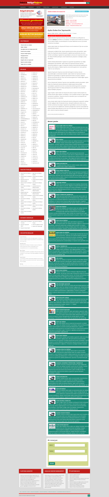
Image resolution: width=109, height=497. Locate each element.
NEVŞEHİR (23, 139)
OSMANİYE (35, 140)
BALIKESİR (23, 84)
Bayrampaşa (35, 88)
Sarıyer (22, 147)
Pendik (22, 142)
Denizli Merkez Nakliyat (25, 51)
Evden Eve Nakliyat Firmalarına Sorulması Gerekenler (77, 480)
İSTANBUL (34, 115)
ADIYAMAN (23, 74)
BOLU (34, 93)
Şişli (21, 151)
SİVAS (34, 151)
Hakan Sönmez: (22, 257)
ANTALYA (22, 79)
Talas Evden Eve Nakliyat (74, 477)
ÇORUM (22, 98)
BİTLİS (22, 93)
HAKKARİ (34, 112)
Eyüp (22, 106)
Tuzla (22, 157)
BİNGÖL (34, 91)
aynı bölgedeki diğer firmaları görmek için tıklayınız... (59, 35)
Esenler (22, 105)
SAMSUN (34, 144)
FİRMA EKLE (46, 7)
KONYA (34, 129)
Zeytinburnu (35, 163)
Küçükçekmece (23, 130)
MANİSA (34, 134)
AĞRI (22, 76)
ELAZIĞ (34, 101)
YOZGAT (22, 163)
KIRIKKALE (34, 125)
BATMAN (34, 86)
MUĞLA (22, 137)
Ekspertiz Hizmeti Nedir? (25, 228)
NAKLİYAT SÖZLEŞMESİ (35, 491)
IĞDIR (34, 113)
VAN (21, 161)
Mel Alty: (21, 263)
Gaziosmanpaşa (36, 108)
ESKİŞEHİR (34, 105)
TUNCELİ (34, 156)
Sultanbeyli (23, 152)
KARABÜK (34, 118)
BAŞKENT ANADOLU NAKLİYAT (26, 62)
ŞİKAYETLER (55, 7)
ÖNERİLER (31, 7)
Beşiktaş (22, 89)
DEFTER (38, 7)
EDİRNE (22, 101)
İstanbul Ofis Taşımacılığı (37, 226)
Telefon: (51, 451)
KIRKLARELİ (23, 127)
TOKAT (34, 154)
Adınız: (51, 445)
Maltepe (22, 134)
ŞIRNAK (34, 149)
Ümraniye (34, 157)
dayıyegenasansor (24, 55)
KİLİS (22, 125)
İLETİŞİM (72, 7)
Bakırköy (34, 83)
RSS (20, 491)
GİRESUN (22, 110)
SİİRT (33, 147)
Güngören (23, 112)
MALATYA (34, 132)
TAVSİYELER (64, 7)
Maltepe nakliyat (24, 57)
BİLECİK (22, 91)
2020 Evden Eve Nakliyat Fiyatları (76, 484)
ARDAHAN (34, 79)
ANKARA (34, 78)
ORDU (22, 140)
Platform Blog (75, 471)
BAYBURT (22, 88)
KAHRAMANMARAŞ (24, 118)
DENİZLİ (34, 98)
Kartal (22, 122)
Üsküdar (34, 159)
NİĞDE (34, 139)
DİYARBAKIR (23, 100)
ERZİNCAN (23, 103)
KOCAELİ (22, 129)
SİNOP (22, 149)
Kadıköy (34, 117)
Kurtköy (34, 130)
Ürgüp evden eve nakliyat (26, 64)
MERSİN (34, 135)
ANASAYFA (23, 7)
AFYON (34, 74)
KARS (34, 120)
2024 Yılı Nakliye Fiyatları (74, 475)
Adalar (22, 72)
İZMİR (22, 117)
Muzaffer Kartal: (23, 243)
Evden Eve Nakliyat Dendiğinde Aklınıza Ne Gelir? (79, 481)
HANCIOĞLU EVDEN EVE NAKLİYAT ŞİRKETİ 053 (29, 49)
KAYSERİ (34, 123)
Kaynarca (22, 123)
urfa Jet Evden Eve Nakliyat (26, 44)
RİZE (33, 142)
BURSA (34, 95)
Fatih (33, 106)
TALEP (34, 152)
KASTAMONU (35, 122)
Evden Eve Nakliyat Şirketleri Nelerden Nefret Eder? (79, 478)
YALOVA (34, 161)
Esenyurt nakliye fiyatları (26, 53)
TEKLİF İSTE (24, 491)
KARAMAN (23, 120)
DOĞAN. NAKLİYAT (24, 47)
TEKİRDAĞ (23, 154)
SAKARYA (22, 144)
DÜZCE (34, 100)
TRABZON (22, 156)
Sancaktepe (23, 146)
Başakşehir (23, 86)
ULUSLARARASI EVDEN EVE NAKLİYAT (63, 491)
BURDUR (22, 95)
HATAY (22, 113)
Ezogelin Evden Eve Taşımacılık (27, 59)
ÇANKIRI (34, 96)
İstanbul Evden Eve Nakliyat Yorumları (77, 485)
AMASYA (22, 78)
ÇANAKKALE (23, 96)
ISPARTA (22, 115)
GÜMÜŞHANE (35, 110)
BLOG (29, 491)
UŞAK (22, 159)
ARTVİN (22, 81)
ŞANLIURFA (35, 146)
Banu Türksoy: (22, 250)
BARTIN (34, 84)
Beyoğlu (34, 89)
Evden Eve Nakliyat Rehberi (75, 474)
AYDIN (53, 33)
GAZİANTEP (23, 108)
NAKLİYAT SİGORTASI (43, 491)
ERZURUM (34, 103)
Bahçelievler (23, 83)
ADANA (34, 72)
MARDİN (22, 135)
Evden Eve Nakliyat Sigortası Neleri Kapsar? (78, 483)
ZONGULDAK (23, 164)
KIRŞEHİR (34, 127)
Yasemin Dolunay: (23, 236)
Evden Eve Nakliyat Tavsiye (38, 224)
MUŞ (33, 137)
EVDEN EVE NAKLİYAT (52, 491)
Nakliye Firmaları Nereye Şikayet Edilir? (77, 486)
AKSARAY (34, 76)
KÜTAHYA (22, 132)
